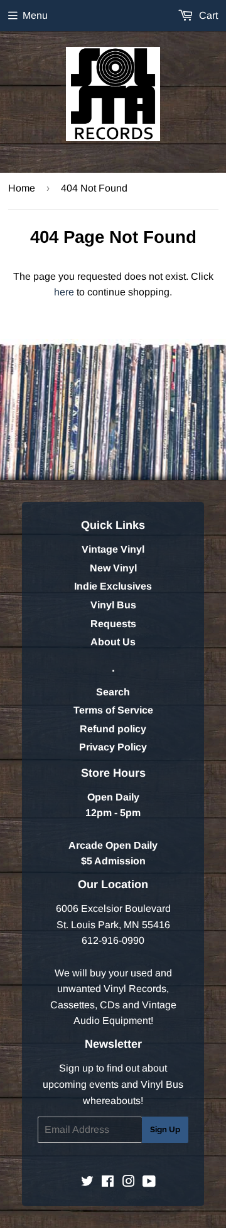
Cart (207, 15)
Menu (35, 15)
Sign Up (165, 1129)
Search (113, 692)
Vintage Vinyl (113, 549)
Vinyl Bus (113, 605)
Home (21, 188)
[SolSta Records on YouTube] (149, 1182)
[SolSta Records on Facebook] (107, 1182)
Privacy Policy (113, 747)
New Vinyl (113, 568)
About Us (113, 642)
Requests (113, 623)
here (64, 292)
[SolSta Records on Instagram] (128, 1182)
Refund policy (113, 729)
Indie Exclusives (113, 586)
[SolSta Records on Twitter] (87, 1182)
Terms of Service (113, 710)
